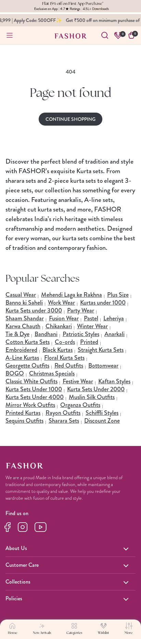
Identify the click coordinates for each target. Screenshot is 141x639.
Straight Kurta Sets (101, 349)
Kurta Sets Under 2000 (96, 389)
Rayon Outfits (63, 412)
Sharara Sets (64, 420)
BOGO (14, 373)
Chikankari (59, 326)
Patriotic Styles (81, 334)
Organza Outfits (80, 404)
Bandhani (46, 334)
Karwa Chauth (22, 326)
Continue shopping (70, 119)
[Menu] (9, 35)
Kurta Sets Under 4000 (34, 397)
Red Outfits (68, 365)
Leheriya (113, 318)
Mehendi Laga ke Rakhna (71, 294)
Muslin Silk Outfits (92, 397)
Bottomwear (103, 365)
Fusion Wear (64, 318)
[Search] (105, 35)
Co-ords (65, 341)
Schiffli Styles (102, 412)
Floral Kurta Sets (64, 357)
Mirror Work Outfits (30, 404)
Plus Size (118, 294)
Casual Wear (20, 294)
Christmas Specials (52, 373)
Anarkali (114, 334)
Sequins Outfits (24, 420)
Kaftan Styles (114, 381)
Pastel (91, 318)
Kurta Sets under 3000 (33, 310)
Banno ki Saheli (24, 302)
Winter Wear (92, 326)
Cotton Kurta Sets (27, 341)
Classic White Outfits (31, 381)
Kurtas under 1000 (103, 302)
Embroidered (21, 349)
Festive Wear (78, 381)
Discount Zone (102, 420)
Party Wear (80, 310)
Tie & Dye (17, 334)
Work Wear (61, 302)
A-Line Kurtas (22, 357)
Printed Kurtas (22, 412)
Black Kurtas (57, 349)
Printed (89, 341)
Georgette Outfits (27, 365)
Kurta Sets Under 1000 (33, 389)
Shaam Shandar (24, 318)
